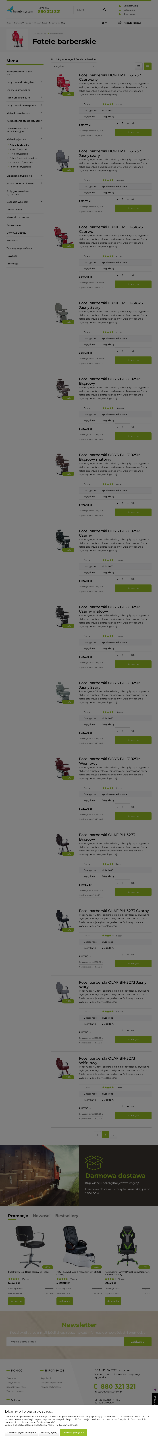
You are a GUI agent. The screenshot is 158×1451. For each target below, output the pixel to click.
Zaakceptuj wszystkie (73, 1432)
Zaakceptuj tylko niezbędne (21, 1432)
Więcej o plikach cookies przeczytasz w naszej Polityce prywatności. (41, 1425)
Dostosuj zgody (49, 1432)
